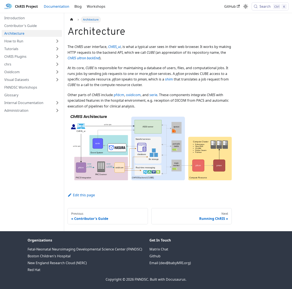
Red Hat (34, 269)
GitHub (230, 6)
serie (153, 94)
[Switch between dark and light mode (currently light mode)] (245, 6)
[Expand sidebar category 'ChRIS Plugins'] (57, 56)
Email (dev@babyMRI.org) (170, 263)
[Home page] (72, 19)
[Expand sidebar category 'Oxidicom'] (57, 72)
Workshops (96, 6)
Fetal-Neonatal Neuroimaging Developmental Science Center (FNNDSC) (85, 249)
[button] (32, 48)
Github (155, 256)
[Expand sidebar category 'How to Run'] (57, 41)
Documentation (56, 6)
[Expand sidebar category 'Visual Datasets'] (57, 79)
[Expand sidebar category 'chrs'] (57, 64)
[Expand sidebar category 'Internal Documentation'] (57, 102)
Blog (78, 6)
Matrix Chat (158, 249)
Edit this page (84, 195)
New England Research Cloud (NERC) (57, 263)
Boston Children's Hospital (49, 256)
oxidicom (133, 94)
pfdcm (119, 94)
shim (169, 79)
